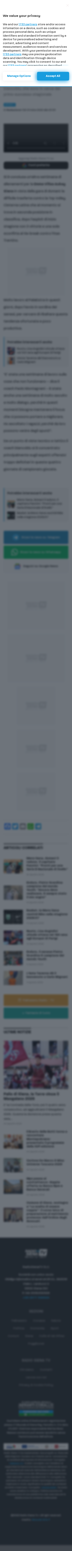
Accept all (53, 76)
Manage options (19, 76)
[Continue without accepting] (67, 5)
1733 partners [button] (28, 24)
